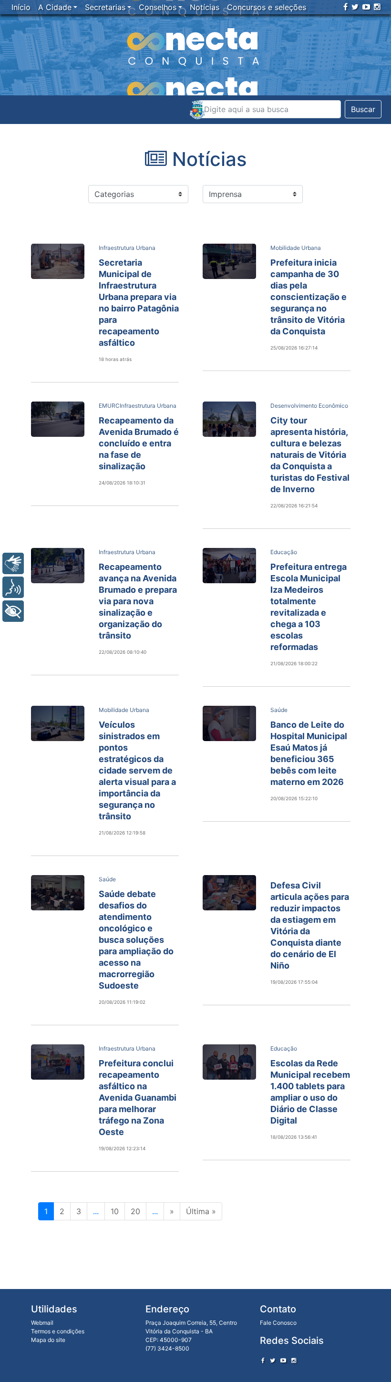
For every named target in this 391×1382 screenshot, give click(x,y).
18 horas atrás (115, 359)
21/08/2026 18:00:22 (294, 663)
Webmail (42, 1322)
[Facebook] (345, 6)
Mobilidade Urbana (295, 247)
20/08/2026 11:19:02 (122, 1002)
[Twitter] (355, 6)
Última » (201, 1211)
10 (115, 1211)
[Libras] (13, 563)
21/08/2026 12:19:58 (122, 832)
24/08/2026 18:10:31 (122, 482)
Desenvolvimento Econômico (309, 405)
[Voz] (13, 587)
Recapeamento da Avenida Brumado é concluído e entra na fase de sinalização (139, 443)
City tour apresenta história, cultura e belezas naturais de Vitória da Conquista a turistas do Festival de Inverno (310, 454)
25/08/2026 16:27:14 (294, 348)
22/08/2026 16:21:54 (294, 505)
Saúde (279, 709)
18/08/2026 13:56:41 (293, 1137)
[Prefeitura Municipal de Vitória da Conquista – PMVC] (197, 109)
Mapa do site (48, 1339)
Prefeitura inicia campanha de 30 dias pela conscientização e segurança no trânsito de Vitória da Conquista (308, 297)
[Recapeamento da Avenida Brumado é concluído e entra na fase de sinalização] (57, 419)
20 (135, 1211)
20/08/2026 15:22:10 (294, 798)
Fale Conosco (278, 1322)
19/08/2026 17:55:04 (294, 982)
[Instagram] (377, 6)
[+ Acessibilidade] (13, 611)
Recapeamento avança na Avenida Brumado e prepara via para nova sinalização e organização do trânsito (138, 601)
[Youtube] (366, 6)
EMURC (109, 405)
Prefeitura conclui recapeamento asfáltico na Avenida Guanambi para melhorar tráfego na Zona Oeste (137, 1097)
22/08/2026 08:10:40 (122, 652)
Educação (283, 552)
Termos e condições (57, 1331)
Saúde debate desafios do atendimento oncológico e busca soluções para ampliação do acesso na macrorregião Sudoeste (136, 939)
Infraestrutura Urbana (127, 247)
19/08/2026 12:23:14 (122, 1148)
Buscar (363, 109)
